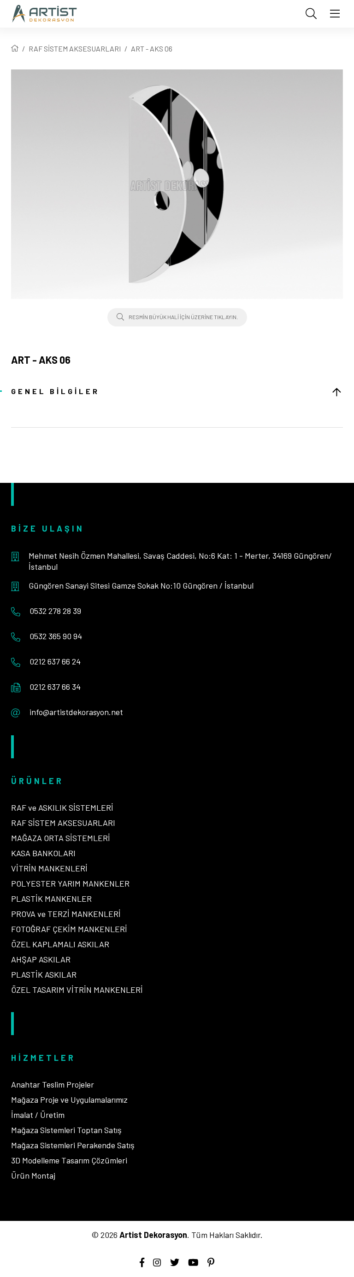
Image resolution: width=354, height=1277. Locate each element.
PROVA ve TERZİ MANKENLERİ (66, 914)
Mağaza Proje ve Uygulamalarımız (69, 1099)
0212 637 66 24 (55, 661)
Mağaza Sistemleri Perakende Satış (73, 1145)
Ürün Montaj (33, 1175)
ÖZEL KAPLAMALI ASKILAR (60, 944)
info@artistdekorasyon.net (76, 712)
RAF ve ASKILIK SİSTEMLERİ (62, 807)
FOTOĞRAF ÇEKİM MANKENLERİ (69, 929)
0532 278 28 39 (55, 611)
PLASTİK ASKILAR (44, 974)
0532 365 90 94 (56, 636)
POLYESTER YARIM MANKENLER (70, 883)
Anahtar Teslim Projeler (52, 1084)
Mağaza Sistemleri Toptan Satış (66, 1130)
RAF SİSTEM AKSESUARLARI (75, 48)
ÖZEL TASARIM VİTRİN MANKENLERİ (77, 990)
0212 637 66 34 (55, 686)
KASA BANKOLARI (43, 853)
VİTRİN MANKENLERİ (49, 868)
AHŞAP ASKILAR (41, 959)
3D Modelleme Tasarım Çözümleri (69, 1160)
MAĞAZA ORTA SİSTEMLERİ (60, 838)
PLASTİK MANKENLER (51, 898)
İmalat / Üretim (38, 1115)
